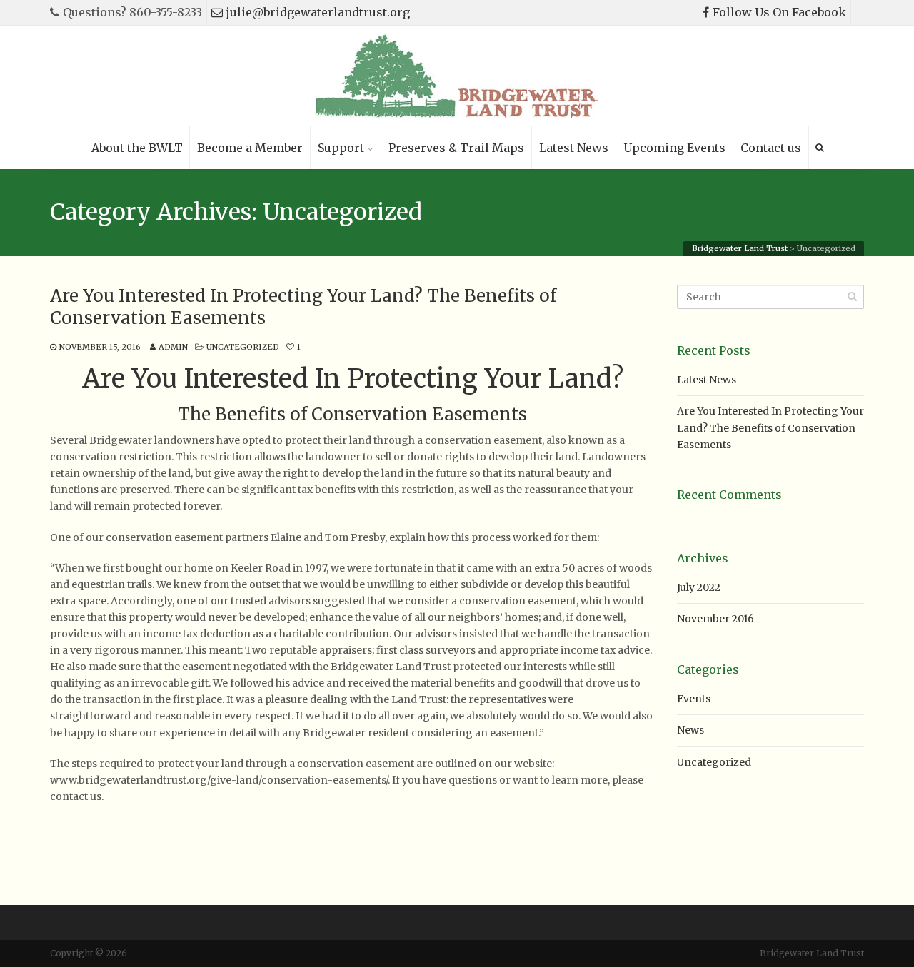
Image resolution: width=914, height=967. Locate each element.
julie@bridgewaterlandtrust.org (318, 12)
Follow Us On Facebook (779, 12)
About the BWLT (137, 148)
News (690, 730)
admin (173, 347)
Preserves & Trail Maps (456, 148)
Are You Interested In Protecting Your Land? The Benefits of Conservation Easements (303, 307)
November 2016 (715, 618)
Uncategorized (242, 347)
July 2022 (698, 587)
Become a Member (250, 148)
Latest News (573, 148)
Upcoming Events (674, 148)
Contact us (770, 148)
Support (341, 148)
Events (693, 698)
